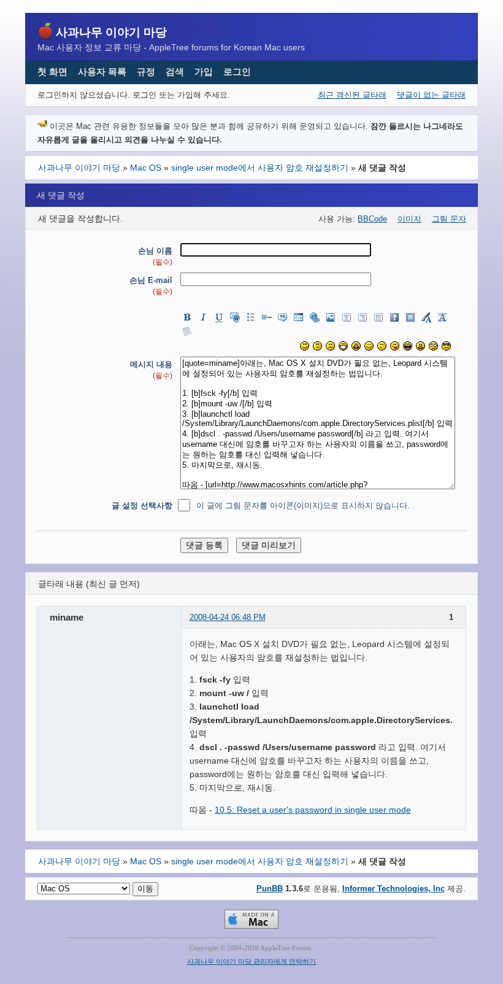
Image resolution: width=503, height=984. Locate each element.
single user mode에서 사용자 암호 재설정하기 (259, 167)
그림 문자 (449, 218)
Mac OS (145, 167)
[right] (362, 317)
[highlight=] (442, 317)
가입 (203, 71)
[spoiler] (394, 317)
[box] (410, 317)
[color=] (426, 317)
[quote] (283, 317)
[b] (187, 317)
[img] (331, 317)
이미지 (409, 218)
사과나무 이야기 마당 (111, 32)
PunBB (269, 888)
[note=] (187, 331)
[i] (203, 317)
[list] (251, 317)
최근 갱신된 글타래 (352, 94)
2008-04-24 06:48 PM (228, 617)
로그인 (237, 71)
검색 (175, 71)
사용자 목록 (102, 71)
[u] (219, 317)
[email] (235, 317)
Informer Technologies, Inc (393, 888)
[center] (346, 317)
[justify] (378, 317)
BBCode (372, 218)
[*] (267, 317)
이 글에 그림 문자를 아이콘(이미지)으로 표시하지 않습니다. (303, 505)
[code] (299, 317)
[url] (315, 317)
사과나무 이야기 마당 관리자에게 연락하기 (251, 961)
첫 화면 (52, 71)
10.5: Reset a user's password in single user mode (313, 810)
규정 (146, 71)
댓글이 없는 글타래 (431, 94)
